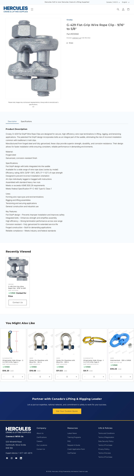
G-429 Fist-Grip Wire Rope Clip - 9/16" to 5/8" (17, 287)
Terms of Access (104, 453)
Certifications (42, 437)
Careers (39, 441)
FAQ (69, 441)
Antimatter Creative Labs (79, 471)
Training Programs (74, 437)
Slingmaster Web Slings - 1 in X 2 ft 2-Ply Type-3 (93, 361)
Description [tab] (12, 121)
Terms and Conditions (106, 433)
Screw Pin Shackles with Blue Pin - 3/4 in (39, 361)
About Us (40, 433)
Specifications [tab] (26, 121)
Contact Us (18, 302)
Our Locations (42, 445)
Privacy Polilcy (104, 449)
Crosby (70, 20)
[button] (32, 9)
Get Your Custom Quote (67, 411)
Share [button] (71, 43)
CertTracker (71, 453)
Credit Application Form (76, 449)
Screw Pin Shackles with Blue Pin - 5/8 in (65, 361)
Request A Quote (73, 445)
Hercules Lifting (57, 471)
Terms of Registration (106, 437)
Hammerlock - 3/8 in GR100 (120, 360)
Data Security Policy (105, 441)
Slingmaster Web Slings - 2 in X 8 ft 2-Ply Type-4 (13, 361)
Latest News (72, 433)
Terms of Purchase (105, 445)
